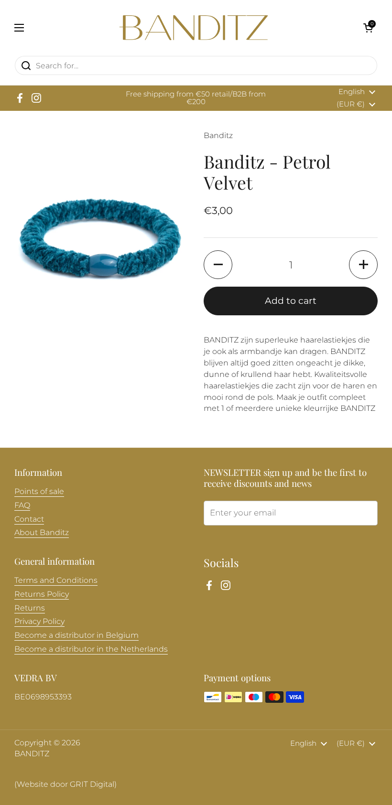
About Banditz (41, 532)
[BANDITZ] (193, 28)
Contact (29, 519)
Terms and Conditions (56, 580)
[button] (368, 27)
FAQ (22, 505)
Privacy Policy (39, 621)
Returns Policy (41, 594)
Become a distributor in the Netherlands (91, 649)
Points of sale (39, 491)
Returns (29, 607)
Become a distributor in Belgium (76, 635)
